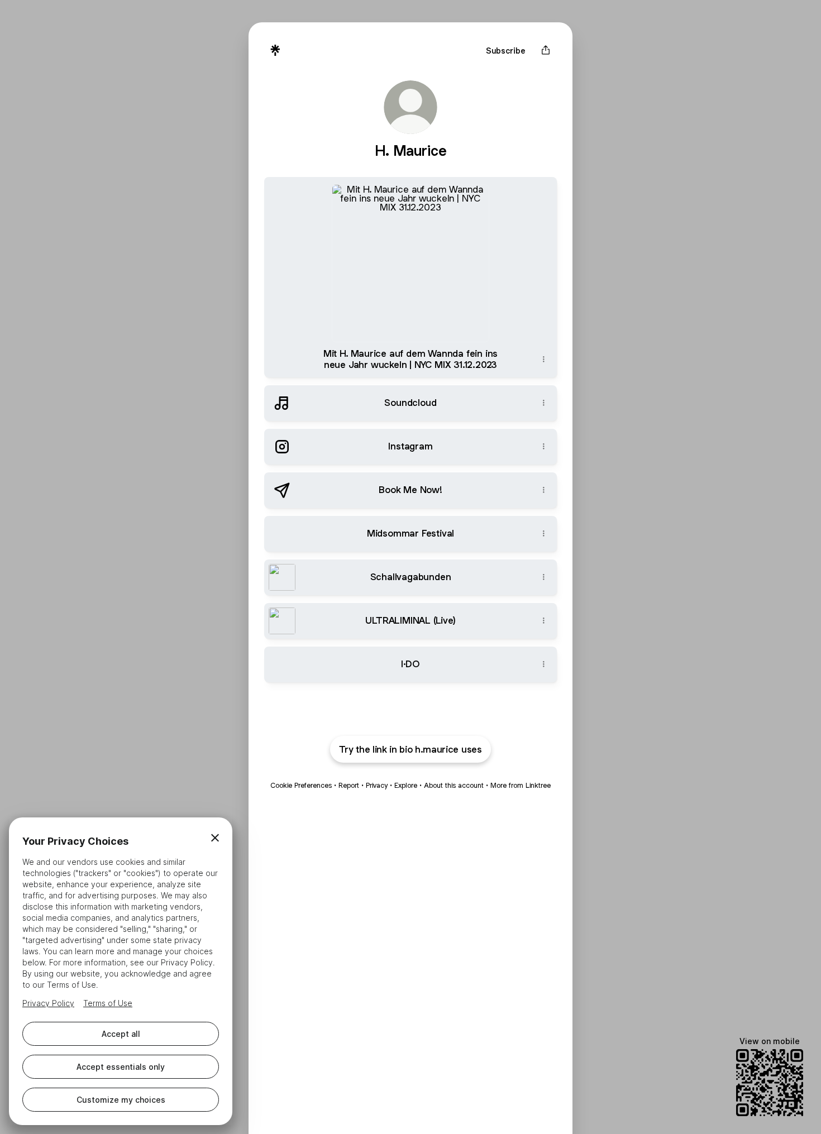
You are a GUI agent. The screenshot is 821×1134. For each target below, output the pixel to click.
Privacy (377, 785)
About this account (454, 785)
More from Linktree (520, 785)
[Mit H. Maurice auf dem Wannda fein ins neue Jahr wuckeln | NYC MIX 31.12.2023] (410, 259)
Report (348, 785)
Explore (405, 785)
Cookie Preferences (301, 785)
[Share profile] (545, 50)
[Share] (543, 359)
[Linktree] (275, 50)
